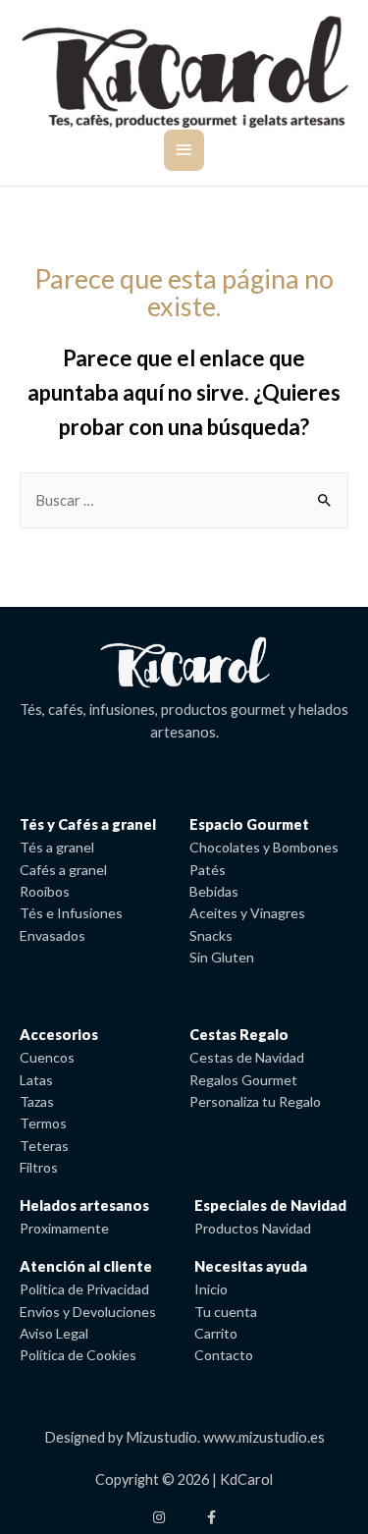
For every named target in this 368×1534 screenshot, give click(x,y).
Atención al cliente (86, 1266)
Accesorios (59, 1034)
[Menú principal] (184, 151)
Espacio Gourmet (249, 824)
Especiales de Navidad (270, 1205)
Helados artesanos (84, 1205)
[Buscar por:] (184, 500)
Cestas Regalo (239, 1034)
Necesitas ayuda (250, 1266)
